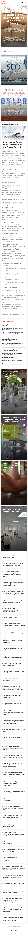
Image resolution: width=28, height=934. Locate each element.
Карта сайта (14, 930)
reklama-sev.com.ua (4, 2)
